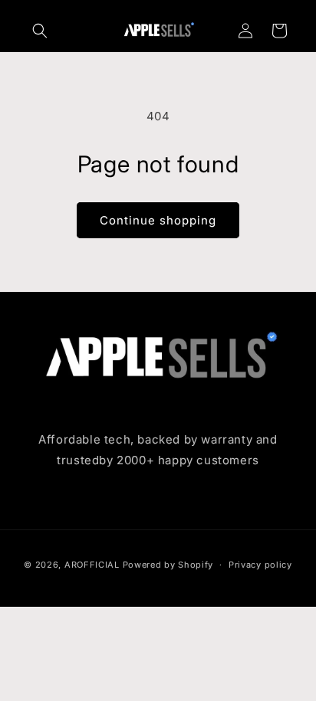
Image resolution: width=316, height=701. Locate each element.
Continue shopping (158, 220)
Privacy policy (260, 564)
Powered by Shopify (168, 564)
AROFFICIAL (92, 564)
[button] (40, 30)
